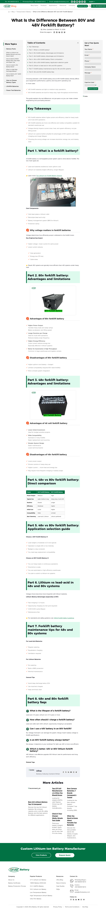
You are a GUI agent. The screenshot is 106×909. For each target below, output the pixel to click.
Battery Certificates (14, 883)
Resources (63, 5)
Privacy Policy (57, 907)
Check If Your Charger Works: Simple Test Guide (57, 817)
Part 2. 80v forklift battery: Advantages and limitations (46, 53)
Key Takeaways (34, 47)
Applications (53, 5)
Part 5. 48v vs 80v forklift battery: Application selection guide (48, 62)
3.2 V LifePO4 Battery (37, 886)
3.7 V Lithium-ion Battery (38, 880)
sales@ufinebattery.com (82, 892)
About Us (11, 880)
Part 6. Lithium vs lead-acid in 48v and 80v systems (45, 65)
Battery (24, 869)
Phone (87, 61)
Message (87, 73)
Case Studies (60, 886)
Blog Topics (34, 5)
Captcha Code (89, 82)
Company (72, 5)
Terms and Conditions (72, 907)
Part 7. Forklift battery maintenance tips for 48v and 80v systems (50, 69)
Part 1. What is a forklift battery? (39, 50)
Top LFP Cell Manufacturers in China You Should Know (57, 792)
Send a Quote (92, 88)
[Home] (7, 6)
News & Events (61, 883)
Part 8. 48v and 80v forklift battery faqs (41, 72)
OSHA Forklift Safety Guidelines (64, 618)
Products (43, 5)
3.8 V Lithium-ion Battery (38, 889)
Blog (13, 6)
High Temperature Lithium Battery (41, 895)
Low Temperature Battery (38, 892)
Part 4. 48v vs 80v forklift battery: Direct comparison (46, 59)
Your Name (88, 49)
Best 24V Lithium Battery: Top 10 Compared (38, 803)
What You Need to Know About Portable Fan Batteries (72, 820)
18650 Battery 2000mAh (38, 883)
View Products (41, 855)
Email (87, 55)
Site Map (85, 907)
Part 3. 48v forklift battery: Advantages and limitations (46, 56)
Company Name (90, 67)
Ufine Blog (59, 880)
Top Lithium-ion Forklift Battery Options (49, 175)
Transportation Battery (23, 12)
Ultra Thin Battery (35, 899)
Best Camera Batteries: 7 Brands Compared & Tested (72, 793)
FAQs (58, 889)
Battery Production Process (17, 886)
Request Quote (64, 855)
